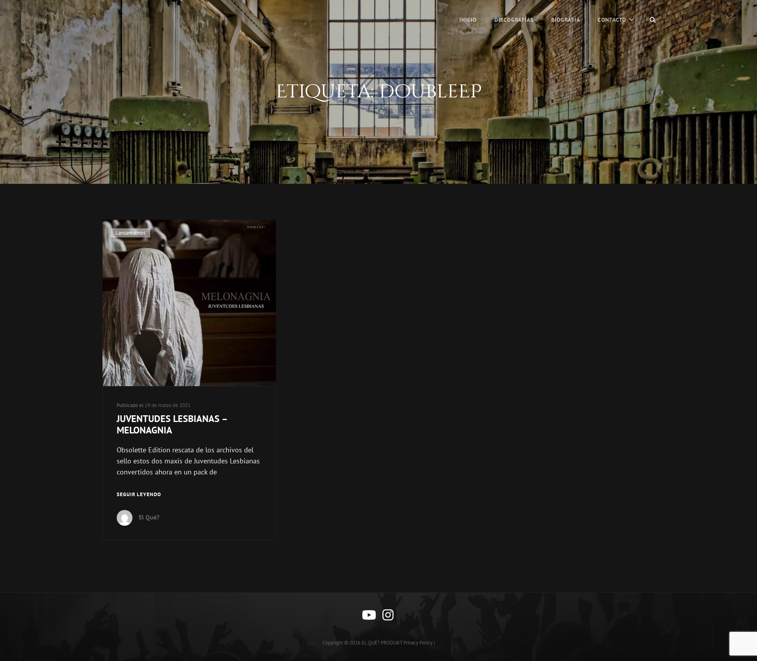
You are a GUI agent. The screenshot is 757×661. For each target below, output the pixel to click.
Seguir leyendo (139, 495)
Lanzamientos (130, 233)
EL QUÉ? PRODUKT (382, 642)
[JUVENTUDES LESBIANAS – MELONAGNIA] (189, 303)
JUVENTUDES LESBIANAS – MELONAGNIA (172, 424)
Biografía (565, 19)
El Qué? (149, 517)
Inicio (468, 19)
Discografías (513, 19)
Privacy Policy (418, 642)
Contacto (612, 19)
